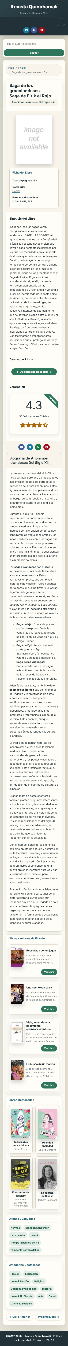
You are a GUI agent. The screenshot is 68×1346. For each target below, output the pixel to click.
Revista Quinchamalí (33, 7)
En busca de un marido (40, 1064)
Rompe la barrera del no (25, 1242)
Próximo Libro (47, 1316)
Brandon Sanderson (37, 1227)
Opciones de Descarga (34, 371)
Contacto (38, 1340)
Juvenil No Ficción (22, 1296)
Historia (47, 1288)
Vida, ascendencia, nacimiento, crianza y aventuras (38, 1026)
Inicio (11, 67)
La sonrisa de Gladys (47, 1194)
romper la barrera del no (25, 1249)
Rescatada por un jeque (41, 950)
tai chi (34, 1235)
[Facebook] (34, 30)
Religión (39, 1281)
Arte (40, 1296)
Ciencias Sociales (21, 1303)
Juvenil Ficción (20, 1281)
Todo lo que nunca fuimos (21, 1143)
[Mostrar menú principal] (61, 22)
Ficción (22, 67)
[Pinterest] (42, 30)
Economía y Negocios (24, 1288)
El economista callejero (20, 1194)
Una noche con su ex (39, 987)
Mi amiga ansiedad (47, 1144)
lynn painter (18, 1235)
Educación (31, 1273)
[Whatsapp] (38, 447)
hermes (15, 1227)
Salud (52, 1296)
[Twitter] (26, 30)
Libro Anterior (21, 1316)
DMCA (50, 1340)
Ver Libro (49, 971)
